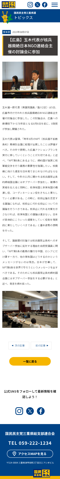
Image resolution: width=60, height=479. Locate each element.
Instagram (30, 4)
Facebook (44, 4)
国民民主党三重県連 (8, 4)
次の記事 (20, 345)
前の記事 (40, 345)
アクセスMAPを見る (32, 453)
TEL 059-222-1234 (30, 443)
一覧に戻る (30, 361)
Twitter (37, 4)
